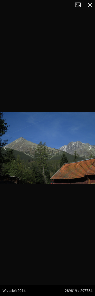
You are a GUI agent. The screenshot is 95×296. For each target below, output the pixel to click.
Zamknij (90, 5)
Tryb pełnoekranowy (80, 5)
